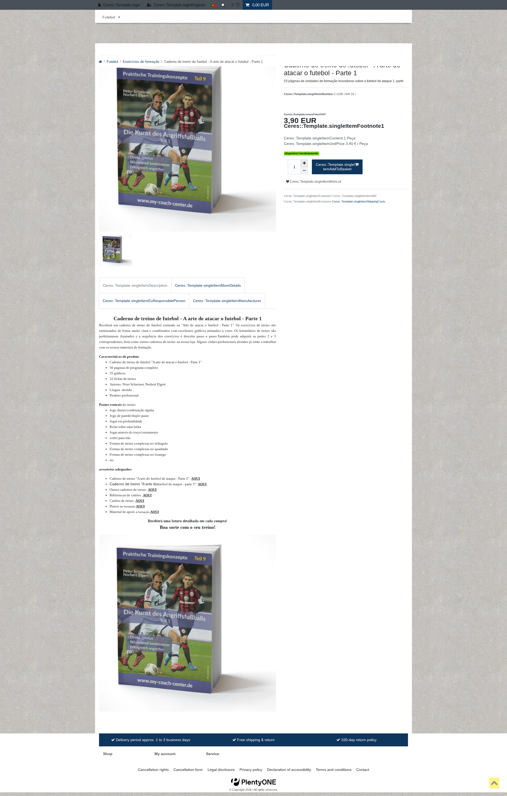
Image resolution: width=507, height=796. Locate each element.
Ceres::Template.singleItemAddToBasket (335, 166)
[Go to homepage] (100, 62)
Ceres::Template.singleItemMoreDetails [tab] (208, 285)
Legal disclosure (221, 769)
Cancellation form (188, 769)
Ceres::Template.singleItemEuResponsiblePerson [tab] (144, 301)
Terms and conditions (333, 769)
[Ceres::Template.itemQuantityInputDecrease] (304, 170)
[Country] (213, 5)
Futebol (109, 17)
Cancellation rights (153, 769)
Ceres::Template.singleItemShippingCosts (358, 201)
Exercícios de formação (141, 62)
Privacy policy (251, 769)
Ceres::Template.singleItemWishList (315, 181)
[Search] (223, 5)
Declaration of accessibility (289, 769)
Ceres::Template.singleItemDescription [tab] (135, 285)
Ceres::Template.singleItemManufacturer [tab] (227, 301)
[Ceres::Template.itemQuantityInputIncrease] (304, 163)
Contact (362, 769)
